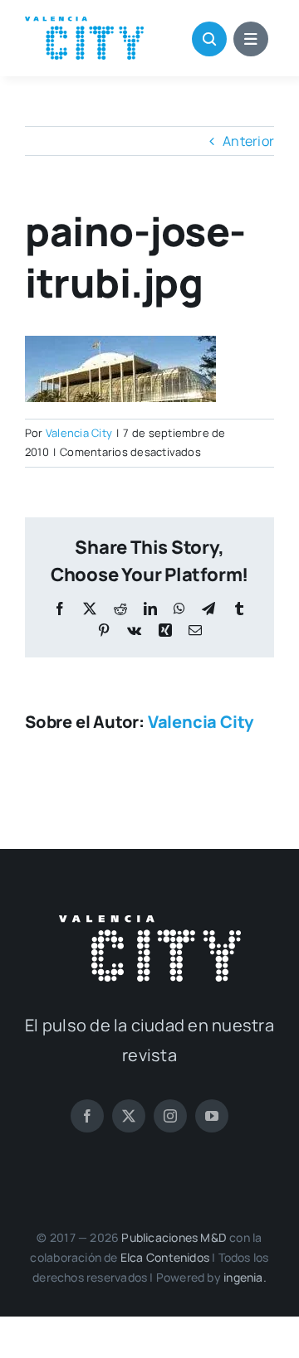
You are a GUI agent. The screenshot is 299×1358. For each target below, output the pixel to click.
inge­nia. (245, 1277)
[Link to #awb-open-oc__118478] (209, 39)
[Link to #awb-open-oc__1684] (250, 39)
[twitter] (128, 1115)
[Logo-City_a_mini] (84, 23)
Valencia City (79, 432)
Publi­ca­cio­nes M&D (174, 1237)
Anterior (248, 141)
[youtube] (211, 1115)
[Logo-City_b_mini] (150, 922)
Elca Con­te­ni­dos (164, 1257)
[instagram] (170, 1115)
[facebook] (87, 1115)
